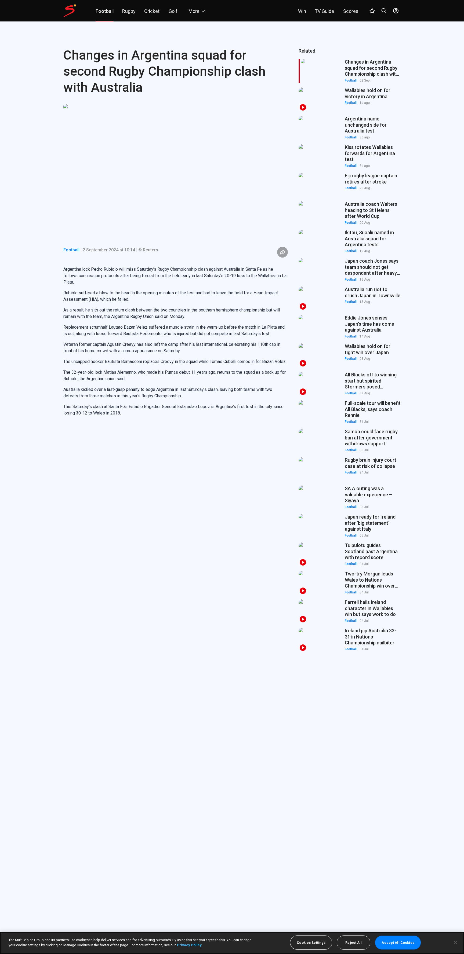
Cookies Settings (311, 943)
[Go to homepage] (69, 10)
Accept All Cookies (398, 943)
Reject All (353, 943)
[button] (350, 99)
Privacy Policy (189, 945)
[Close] (455, 942)
